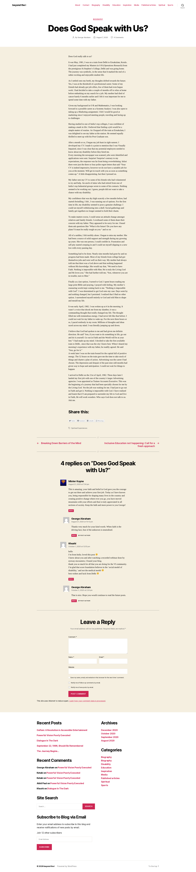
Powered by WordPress (67, 866)
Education (116, 5)
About (77, 5)
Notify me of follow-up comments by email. (85, 683)
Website (71, 667)
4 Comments (118, 37)
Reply (71, 510)
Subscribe (44, 847)
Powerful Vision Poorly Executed (53, 735)
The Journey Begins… (48, 751)
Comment (72, 637)
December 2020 (109, 730)
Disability (106, 5)
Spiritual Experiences (79, 428)
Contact (86, 5)
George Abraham (84, 37)
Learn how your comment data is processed (87, 701)
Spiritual (162, 5)
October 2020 (108, 733)
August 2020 (108, 740)
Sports (170, 5)
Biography (96, 5)
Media (136, 5)
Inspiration (127, 5)
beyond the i (19, 5)
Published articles (148, 5)
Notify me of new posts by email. (82, 687)
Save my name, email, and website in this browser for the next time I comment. (97, 677)
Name (71, 657)
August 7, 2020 (102, 37)
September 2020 (109, 737)
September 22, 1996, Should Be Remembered (60, 746)
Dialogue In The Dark (47, 740)
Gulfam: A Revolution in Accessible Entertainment (62, 730)
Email (101, 657)
